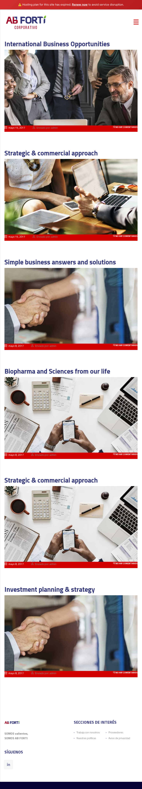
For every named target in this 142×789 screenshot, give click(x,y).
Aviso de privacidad (119, 738)
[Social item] (8, 764)
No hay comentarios (126, 127)
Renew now (80, 4)
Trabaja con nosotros (88, 732)
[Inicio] (26, 21)
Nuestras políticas (86, 738)
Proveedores (116, 732)
